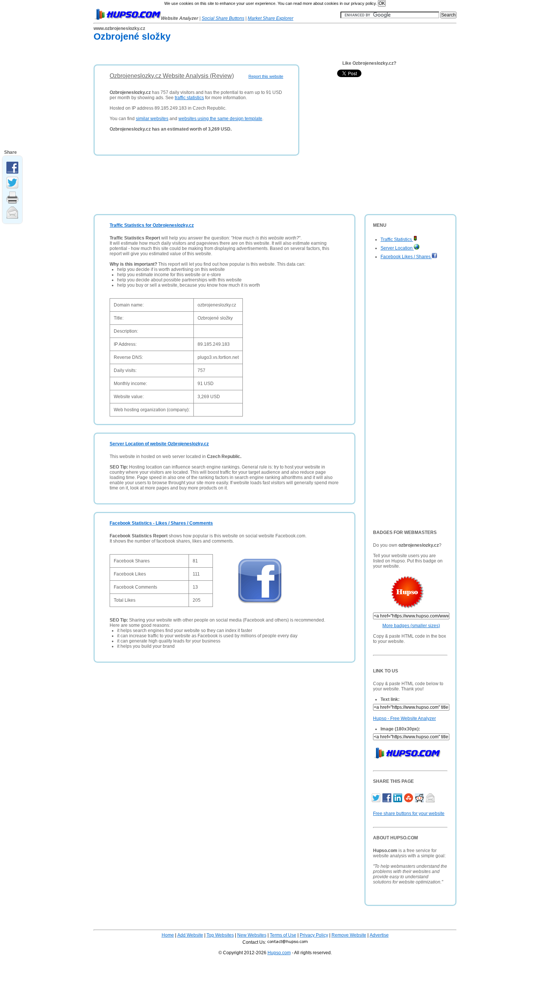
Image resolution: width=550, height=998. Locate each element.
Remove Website (348, 935)
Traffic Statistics (397, 239)
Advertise (379, 935)
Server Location (397, 248)
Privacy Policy (314, 935)
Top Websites (220, 935)
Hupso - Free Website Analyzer (404, 718)
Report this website (265, 76)
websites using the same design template (220, 118)
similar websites (152, 118)
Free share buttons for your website (408, 813)
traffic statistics (189, 97)
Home (168, 935)
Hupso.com (279, 952)
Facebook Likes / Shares (406, 256)
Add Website (190, 935)
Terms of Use (283, 935)
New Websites (251, 935)
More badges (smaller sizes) (411, 625)
